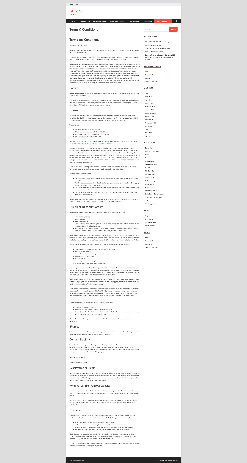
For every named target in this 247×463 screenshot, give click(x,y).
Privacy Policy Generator (105, 143)
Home (73, 21)
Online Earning (84, 21)
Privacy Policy (135, 21)
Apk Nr (77, 11)
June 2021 (148, 129)
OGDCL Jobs (149, 177)
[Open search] (176, 21)
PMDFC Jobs (149, 184)
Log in (147, 216)
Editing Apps (149, 161)
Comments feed (150, 222)
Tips (146, 200)
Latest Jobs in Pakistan (118, 21)
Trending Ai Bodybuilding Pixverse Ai (157, 48)
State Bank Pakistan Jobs (153, 197)
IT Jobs (147, 168)
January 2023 (149, 110)
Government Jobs (100, 21)
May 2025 (148, 96)
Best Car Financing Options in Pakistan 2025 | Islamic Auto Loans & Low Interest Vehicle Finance (160, 57)
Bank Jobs (148, 148)
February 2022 (150, 119)
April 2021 (148, 136)
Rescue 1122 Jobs (151, 190)
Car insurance (149, 158)
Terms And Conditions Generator (80, 143)
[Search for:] (161, 29)
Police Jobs (149, 187)
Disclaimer (148, 21)
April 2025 (148, 100)
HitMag (175, 460)
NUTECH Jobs (150, 174)
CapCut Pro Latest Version (154, 52)
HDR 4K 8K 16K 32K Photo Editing (157, 42)
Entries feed (149, 219)
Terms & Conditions (163, 21)
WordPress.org (150, 225)
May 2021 (148, 133)
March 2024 (149, 103)
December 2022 (150, 113)
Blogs (147, 154)
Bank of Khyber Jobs (152, 151)
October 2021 (150, 126)
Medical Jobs (149, 171)
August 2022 (149, 116)
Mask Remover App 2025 (153, 45)
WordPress (166, 460)
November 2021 (150, 123)
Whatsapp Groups (151, 204)
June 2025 (148, 93)
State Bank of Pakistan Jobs (154, 194)
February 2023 (150, 106)
